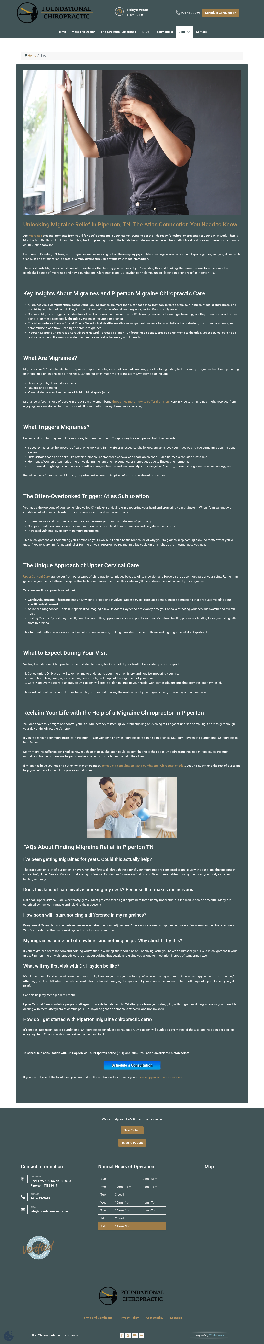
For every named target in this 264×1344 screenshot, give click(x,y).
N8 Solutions (216, 1335)
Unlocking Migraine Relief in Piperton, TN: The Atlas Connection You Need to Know (130, 224)
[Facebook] (122, 1335)
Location (176, 1317)
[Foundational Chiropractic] (54, 13)
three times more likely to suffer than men (140, 401)
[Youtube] (135, 1335)
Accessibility (154, 1317)
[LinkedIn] (141, 1335)
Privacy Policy (129, 1317)
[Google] (128, 1335)
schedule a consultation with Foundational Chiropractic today (143, 765)
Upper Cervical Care (36, 576)
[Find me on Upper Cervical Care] (38, 1247)
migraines (35, 235)
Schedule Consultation (220, 12)
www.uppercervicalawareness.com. (164, 1077)
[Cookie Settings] (9, 1336)
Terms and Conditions (97, 1317)
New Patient (132, 1130)
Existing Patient (132, 1142)
